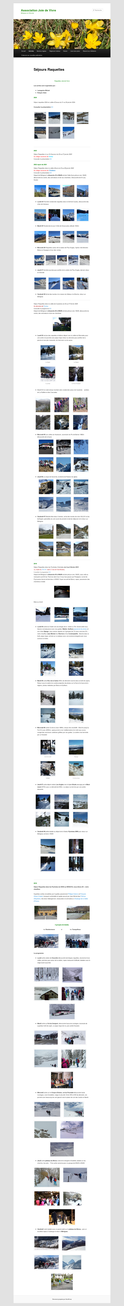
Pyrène (46, 306)
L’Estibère (52, 170)
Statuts (65, 51)
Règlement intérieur (54, 51)
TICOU (44, 569)
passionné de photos (80, 629)
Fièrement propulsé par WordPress (62, 1299)
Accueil (23, 51)
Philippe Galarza (73, 894)
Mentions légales (41, 51)
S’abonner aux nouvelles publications (31, 55)
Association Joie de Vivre (38, 10)
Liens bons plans (75, 51)
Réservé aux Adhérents (89, 51)
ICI (52, 107)
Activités (31, 51)
